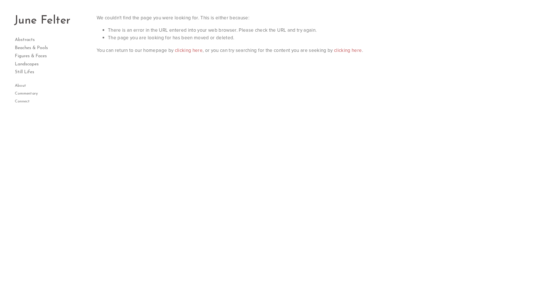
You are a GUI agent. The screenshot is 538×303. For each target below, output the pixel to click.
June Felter (42, 20)
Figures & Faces (31, 56)
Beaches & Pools (31, 48)
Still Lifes (24, 72)
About (20, 86)
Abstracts (25, 40)
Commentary (26, 93)
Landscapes (27, 64)
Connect (22, 101)
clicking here (189, 50)
